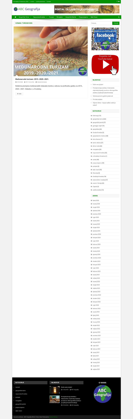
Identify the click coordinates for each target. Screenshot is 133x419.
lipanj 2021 (96, 356)
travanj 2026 (96, 204)
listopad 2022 (97, 302)
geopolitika (96, 129)
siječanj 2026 (96, 210)
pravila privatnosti (40, 1)
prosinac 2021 (97, 335)
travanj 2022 (96, 322)
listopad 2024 (97, 237)
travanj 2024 (96, 251)
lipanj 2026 (96, 200)
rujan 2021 (96, 345)
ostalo (94, 159)
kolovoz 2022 (96, 308)
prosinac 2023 (97, 258)
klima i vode (96, 146)
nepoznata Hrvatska (39, 17)
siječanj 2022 (96, 332)
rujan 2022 (96, 305)
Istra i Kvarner (97, 139)
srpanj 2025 (96, 220)
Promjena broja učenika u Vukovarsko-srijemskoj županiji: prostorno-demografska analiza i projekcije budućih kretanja (105, 90)
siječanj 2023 (96, 291)
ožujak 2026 (96, 207)
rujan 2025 (96, 217)
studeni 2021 (96, 339)
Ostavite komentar (42, 82)
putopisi (51, 17)
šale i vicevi (94, 17)
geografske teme (24, 17)
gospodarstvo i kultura (99, 136)
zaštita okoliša (97, 190)
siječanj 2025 (96, 231)
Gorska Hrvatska (97, 132)
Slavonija (95, 173)
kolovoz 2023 (96, 271)
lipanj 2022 (96, 315)
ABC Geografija (30, 82)
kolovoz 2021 (96, 349)
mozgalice (60, 17)
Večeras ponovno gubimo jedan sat (103, 96)
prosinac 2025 (97, 214)
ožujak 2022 (96, 325)
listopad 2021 (97, 342)
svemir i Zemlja (97, 183)
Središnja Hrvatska (98, 176)
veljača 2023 (96, 288)
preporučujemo (83, 17)
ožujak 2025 (96, 227)
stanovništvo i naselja (99, 180)
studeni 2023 (96, 261)
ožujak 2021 (96, 366)
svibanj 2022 (96, 318)
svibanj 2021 (96, 359)
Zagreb (95, 186)
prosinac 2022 (97, 295)
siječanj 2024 (96, 254)
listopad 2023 (97, 264)
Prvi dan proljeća (97, 99)
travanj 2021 (96, 362)
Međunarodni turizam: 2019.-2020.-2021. (32, 79)
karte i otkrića (97, 142)
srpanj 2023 (96, 274)
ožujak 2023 (96, 285)
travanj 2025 (96, 224)
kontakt (49, 1)
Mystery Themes (53, 417)
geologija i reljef (97, 126)
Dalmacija (95, 115)
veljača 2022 (96, 328)
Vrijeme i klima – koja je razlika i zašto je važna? (104, 104)
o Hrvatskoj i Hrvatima (99, 156)
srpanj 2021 (96, 352)
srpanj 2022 (96, 312)
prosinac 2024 (97, 234)
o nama (32, 1)
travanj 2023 (96, 281)
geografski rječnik (71, 17)
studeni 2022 (96, 298)
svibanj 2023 (96, 278)
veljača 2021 (96, 369)
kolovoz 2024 (96, 244)
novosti (18, 387)
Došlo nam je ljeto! (98, 84)
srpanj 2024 (96, 247)
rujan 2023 (96, 268)
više (20, 93)
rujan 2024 (96, 241)
